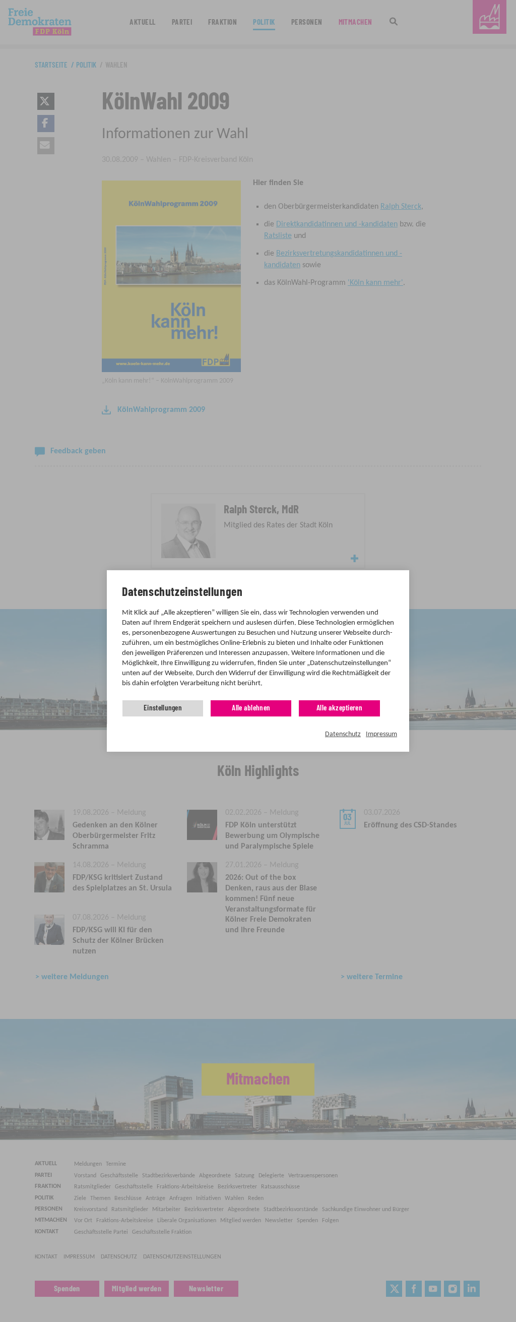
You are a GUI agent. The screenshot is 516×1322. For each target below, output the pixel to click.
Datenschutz (343, 734)
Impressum (381, 734)
